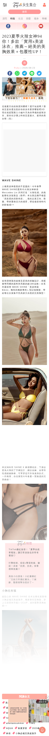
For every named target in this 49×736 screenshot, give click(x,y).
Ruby (17, 68)
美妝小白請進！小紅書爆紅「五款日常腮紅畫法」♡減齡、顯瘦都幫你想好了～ (22, 579)
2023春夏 (37, 728)
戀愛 (28, 18)
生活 (20, 18)
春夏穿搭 (22, 728)
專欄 (44, 18)
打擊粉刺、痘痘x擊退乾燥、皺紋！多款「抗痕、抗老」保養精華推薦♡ (24, 566)
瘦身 (36, 18)
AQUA (9, 728)
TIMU (32, 723)
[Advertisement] (23, 448)
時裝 (12, 18)
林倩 (8, 733)
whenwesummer (15, 723)
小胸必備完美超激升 (26, 733)
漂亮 (4, 18)
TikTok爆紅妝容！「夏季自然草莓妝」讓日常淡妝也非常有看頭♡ (24, 552)
